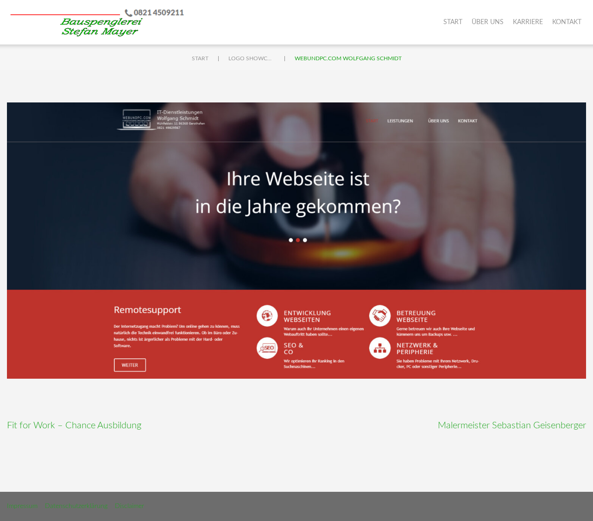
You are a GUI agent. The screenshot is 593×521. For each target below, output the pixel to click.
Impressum (22, 506)
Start (452, 22)
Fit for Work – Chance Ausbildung (74, 425)
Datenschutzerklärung (76, 506)
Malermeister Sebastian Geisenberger (512, 425)
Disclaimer (129, 506)
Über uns (488, 22)
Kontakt (566, 22)
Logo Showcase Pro (251, 58)
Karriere (528, 22)
